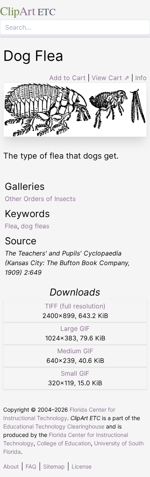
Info (141, 78)
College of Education (64, 443)
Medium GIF (75, 351)
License (82, 466)
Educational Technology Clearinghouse (53, 426)
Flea (11, 226)
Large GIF (75, 328)
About (11, 466)
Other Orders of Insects (40, 199)
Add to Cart (67, 78)
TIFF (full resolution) (75, 306)
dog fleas (35, 226)
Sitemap (54, 466)
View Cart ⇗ (110, 78)
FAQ (31, 466)
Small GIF (75, 373)
